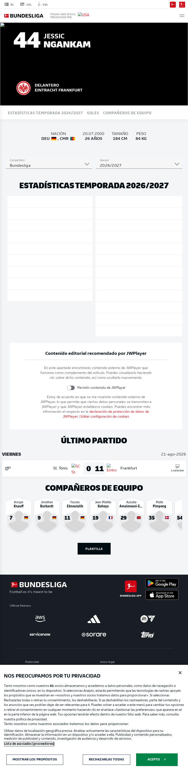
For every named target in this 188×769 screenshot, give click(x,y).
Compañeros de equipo (127, 112)
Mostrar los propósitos (34, 759)
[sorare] (94, 634)
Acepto (153, 759)
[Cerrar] (180, 672)
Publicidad (32, 662)
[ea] (147, 619)
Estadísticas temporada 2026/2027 (45, 112)
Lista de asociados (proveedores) (29, 744)
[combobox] (49, 166)
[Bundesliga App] (173, 4)
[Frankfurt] (23, 87)
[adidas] (94, 619)
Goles (93, 112)
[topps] (147, 634)
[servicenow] (40, 634)
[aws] (40, 619)
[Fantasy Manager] (182, 4)
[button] (182, 16)
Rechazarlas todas (106, 759)
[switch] (70, 387)
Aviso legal (107, 662)
